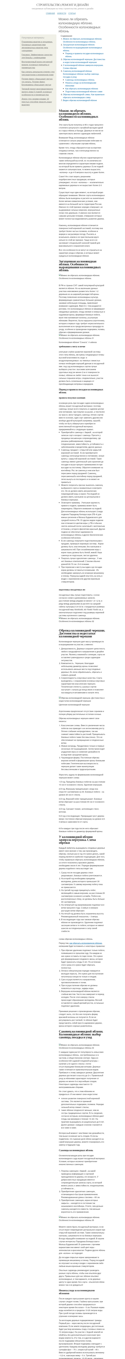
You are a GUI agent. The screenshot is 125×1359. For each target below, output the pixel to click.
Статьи (72, 13)
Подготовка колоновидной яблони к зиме (83, 91)
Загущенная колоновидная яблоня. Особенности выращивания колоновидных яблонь (82, 47)
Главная (50, 13)
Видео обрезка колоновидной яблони (80, 100)
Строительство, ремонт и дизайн (62, 5)
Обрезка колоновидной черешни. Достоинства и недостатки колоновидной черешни (84, 61)
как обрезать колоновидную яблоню (85, 943)
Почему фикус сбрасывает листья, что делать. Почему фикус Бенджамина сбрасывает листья (37, 82)
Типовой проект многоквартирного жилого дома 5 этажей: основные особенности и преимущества (37, 92)
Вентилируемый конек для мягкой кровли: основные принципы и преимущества (37, 65)
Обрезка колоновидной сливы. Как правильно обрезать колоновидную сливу (83, 96)
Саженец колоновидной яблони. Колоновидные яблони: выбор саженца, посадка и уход (81, 74)
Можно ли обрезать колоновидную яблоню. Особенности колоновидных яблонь (82, 40)
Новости (61, 13)
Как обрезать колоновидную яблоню (81, 88)
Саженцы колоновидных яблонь (79, 79)
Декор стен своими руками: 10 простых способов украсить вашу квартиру (37, 102)
